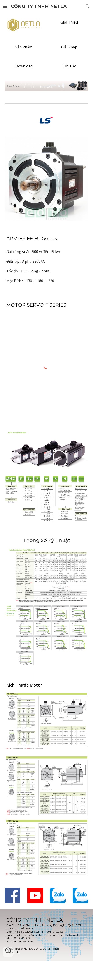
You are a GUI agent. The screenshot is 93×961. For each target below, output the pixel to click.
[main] (46, 238)
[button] (5, 6)
